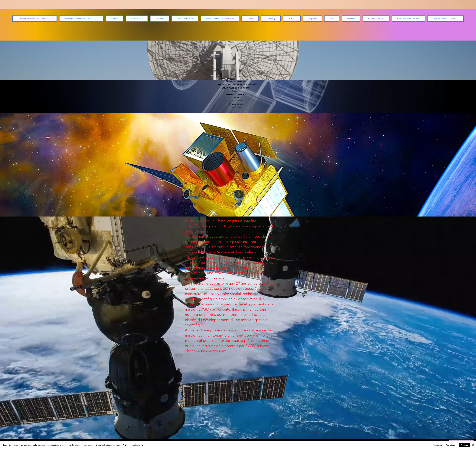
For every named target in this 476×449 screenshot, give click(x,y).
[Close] (473, 445)
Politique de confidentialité (133, 445)
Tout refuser (450, 445)
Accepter (464, 445)
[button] (220, 18)
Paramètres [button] (437, 445)
